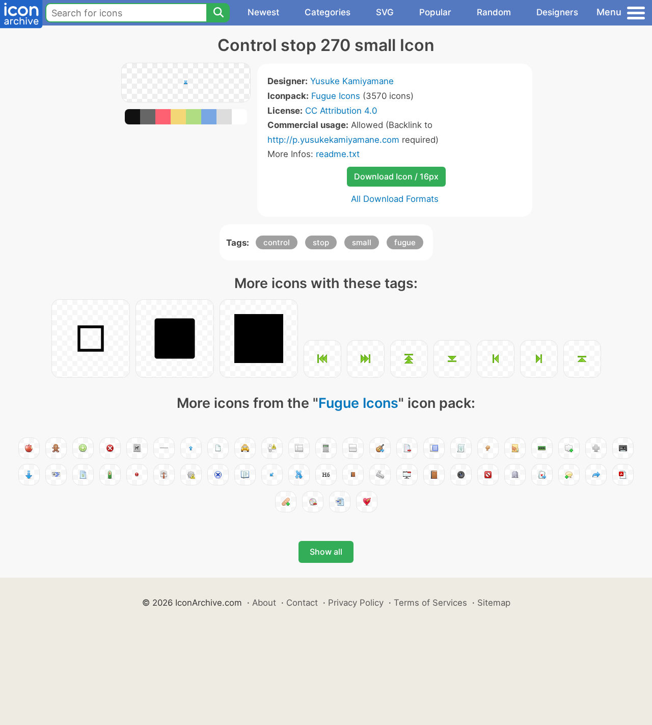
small (361, 242)
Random (494, 12)
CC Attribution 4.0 (341, 111)
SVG (385, 12)
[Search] (218, 12)
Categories (327, 12)
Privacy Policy (356, 603)
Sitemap (493, 603)
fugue (405, 242)
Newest (263, 12)
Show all (326, 552)
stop (321, 242)
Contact (302, 603)
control (276, 242)
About (264, 603)
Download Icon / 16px (396, 176)
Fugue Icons (335, 96)
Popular (435, 12)
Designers (557, 12)
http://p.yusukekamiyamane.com (333, 140)
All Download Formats (395, 199)
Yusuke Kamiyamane (352, 81)
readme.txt (338, 154)
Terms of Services (430, 603)
